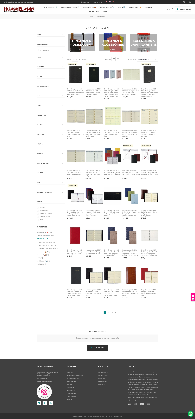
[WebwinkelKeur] (44, 392)
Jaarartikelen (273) (43, 238)
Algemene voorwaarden (75, 375)
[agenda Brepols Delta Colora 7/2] (131, 196)
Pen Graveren (71, 396)
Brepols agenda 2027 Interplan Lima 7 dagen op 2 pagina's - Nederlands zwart (112, 292)
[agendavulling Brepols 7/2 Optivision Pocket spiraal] (149, 116)
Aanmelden (99, 348)
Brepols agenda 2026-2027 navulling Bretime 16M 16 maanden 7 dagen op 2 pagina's (130, 91)
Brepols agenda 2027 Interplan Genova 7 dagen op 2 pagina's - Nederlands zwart (74, 292)
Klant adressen (102, 375)
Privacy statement (73, 378)
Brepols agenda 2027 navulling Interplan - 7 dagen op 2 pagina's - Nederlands (93, 133)
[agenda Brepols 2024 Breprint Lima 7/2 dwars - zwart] (113, 196)
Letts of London (45, 216)
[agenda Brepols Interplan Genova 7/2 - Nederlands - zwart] (76, 275)
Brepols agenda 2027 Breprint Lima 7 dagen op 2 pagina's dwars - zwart (112, 213)
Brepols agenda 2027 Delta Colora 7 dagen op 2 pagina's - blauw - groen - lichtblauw (131, 213)
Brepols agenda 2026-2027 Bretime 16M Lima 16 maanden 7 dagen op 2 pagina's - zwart (94, 91)
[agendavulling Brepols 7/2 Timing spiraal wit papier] (94, 156)
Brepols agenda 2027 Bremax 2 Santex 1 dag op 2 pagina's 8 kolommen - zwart (75, 213)
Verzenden (70, 387)
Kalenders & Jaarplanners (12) (48, 248)
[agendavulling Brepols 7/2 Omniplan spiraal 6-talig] (113, 116)
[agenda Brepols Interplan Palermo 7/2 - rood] (149, 275)
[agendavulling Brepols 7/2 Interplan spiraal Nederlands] (94, 116)
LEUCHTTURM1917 (46, 213)
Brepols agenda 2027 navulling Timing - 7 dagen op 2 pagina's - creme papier (74, 173)
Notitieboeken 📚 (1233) (44, 232)
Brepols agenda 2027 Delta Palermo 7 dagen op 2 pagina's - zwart (94, 252)
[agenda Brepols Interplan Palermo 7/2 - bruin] (131, 275)
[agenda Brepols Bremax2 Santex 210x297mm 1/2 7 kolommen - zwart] (76, 196)
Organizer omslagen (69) (47, 242)
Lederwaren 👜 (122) (43, 252)
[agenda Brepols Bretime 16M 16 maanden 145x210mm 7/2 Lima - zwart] (94, 75)
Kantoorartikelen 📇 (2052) (45, 235)
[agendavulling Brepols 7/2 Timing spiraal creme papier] (76, 156)
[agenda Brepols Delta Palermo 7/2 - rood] (76, 236)
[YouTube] (51, 403)
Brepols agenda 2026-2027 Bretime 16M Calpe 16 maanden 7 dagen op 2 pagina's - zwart (75, 91)
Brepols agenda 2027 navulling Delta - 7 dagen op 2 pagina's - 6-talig (75, 133)
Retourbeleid (71, 381)
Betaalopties (71, 390)
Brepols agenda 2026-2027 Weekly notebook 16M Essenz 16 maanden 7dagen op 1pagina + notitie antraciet (149, 92)
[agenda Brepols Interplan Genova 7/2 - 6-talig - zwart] (94, 275)
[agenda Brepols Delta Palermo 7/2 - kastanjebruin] (149, 196)
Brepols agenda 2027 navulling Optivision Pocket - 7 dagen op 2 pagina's (149, 133)
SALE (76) (40, 258)
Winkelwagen (102, 381)
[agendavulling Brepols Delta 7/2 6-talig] (76, 116)
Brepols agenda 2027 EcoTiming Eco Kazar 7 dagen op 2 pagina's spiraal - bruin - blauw (149, 252)
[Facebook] (45, 403)
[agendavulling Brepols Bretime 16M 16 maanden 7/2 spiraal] (131, 75)
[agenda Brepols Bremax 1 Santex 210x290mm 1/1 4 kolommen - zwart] (149, 156)
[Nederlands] (106, 1)
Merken (69, 399)
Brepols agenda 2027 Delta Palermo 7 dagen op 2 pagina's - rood (75, 252)
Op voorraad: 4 (146, 64)
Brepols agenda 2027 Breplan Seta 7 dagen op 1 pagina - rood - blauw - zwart (93, 213)
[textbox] (166, 9)
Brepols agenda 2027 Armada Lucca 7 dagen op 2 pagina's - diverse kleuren (112, 173)
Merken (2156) (41, 264)
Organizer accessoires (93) (47, 245)
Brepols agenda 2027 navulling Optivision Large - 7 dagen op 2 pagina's (129, 133)
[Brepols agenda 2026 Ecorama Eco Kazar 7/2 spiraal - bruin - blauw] (131, 236)
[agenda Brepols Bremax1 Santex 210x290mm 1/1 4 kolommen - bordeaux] (131, 156)
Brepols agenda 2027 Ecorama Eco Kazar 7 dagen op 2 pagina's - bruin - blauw (111, 252)
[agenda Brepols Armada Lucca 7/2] (113, 156)
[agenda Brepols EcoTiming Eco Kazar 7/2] (149, 236)
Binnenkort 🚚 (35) (43, 255)
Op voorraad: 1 (72, 64)
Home (91, 17)
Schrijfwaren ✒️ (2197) (44, 261)
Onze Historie (71, 393)
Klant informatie (103, 372)
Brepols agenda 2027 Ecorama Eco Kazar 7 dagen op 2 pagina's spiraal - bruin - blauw (130, 252)
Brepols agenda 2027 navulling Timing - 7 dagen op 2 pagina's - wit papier (93, 173)
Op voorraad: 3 (91, 64)
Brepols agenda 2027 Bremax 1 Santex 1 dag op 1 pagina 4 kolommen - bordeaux (131, 173)
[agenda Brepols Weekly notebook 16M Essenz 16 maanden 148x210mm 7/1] (149, 75)
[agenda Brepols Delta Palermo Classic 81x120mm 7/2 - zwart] (94, 236)
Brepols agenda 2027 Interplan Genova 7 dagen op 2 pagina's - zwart (93, 292)
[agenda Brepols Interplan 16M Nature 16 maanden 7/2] (113, 75)
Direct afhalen (44, 50)
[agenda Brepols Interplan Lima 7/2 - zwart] (113, 275)
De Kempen (44, 210)
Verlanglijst (101, 384)
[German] (113, 1)
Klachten (70, 384)
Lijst (118, 59)
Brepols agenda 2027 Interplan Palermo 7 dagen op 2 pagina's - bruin (130, 292)
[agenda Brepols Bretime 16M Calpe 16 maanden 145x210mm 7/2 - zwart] (76, 75)
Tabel (114, 59)
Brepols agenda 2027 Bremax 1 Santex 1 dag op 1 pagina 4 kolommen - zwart (149, 173)
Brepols (42, 207)
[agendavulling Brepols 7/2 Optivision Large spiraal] (131, 116)
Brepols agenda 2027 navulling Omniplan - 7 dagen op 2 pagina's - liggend (112, 133)
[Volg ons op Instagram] (39, 403)
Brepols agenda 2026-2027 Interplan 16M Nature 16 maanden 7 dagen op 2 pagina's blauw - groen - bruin (112, 92)
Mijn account (84, 2)
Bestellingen (102, 378)
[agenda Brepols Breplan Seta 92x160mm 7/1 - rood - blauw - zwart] (94, 196)
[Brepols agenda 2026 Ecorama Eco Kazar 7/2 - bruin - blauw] (113, 236)
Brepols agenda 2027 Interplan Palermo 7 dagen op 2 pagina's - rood (148, 292)
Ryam (41, 219)
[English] (110, 1)
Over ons (70, 372)
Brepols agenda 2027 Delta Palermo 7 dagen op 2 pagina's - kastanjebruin (149, 213)
